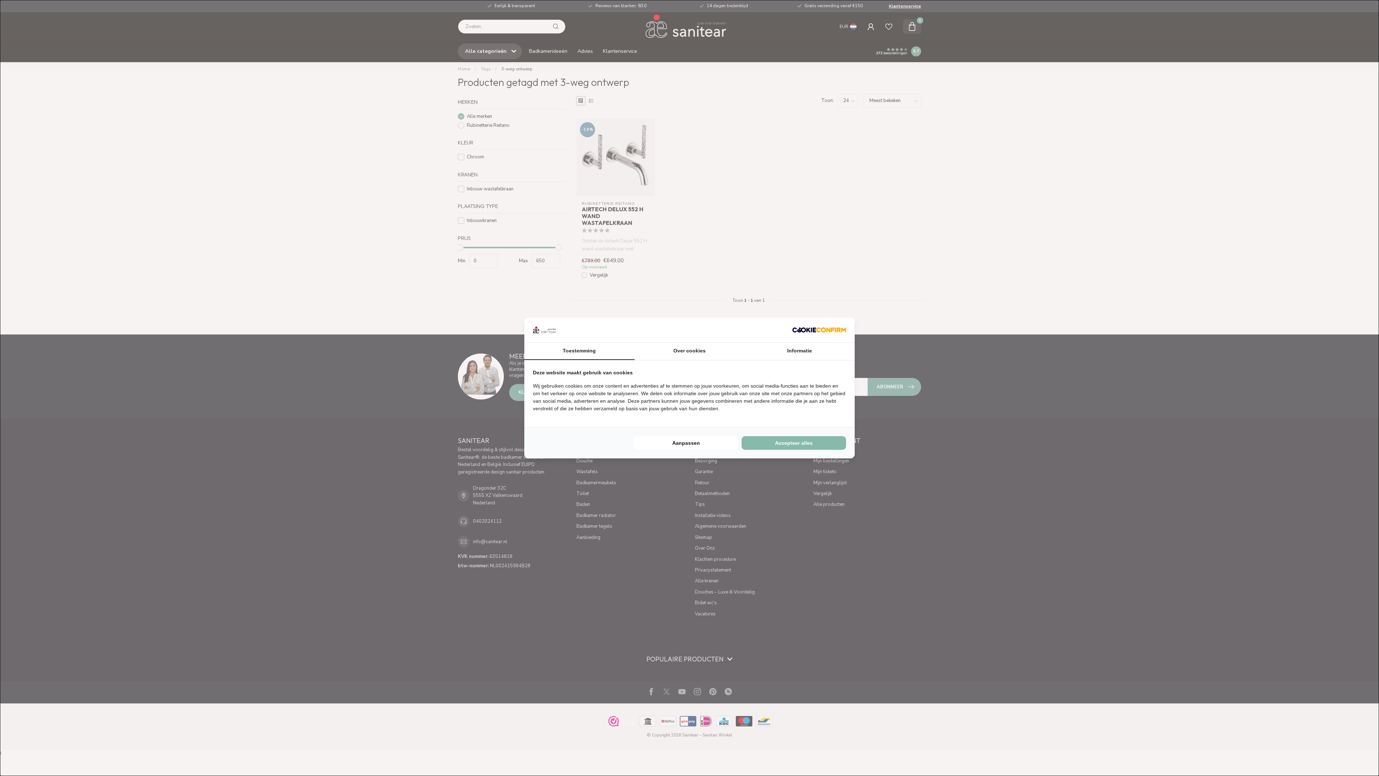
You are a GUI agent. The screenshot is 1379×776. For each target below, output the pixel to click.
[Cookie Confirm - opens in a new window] (819, 329)
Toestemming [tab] (579, 351)
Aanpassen (686, 443)
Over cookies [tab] (689, 351)
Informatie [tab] (799, 351)
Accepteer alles (794, 443)
